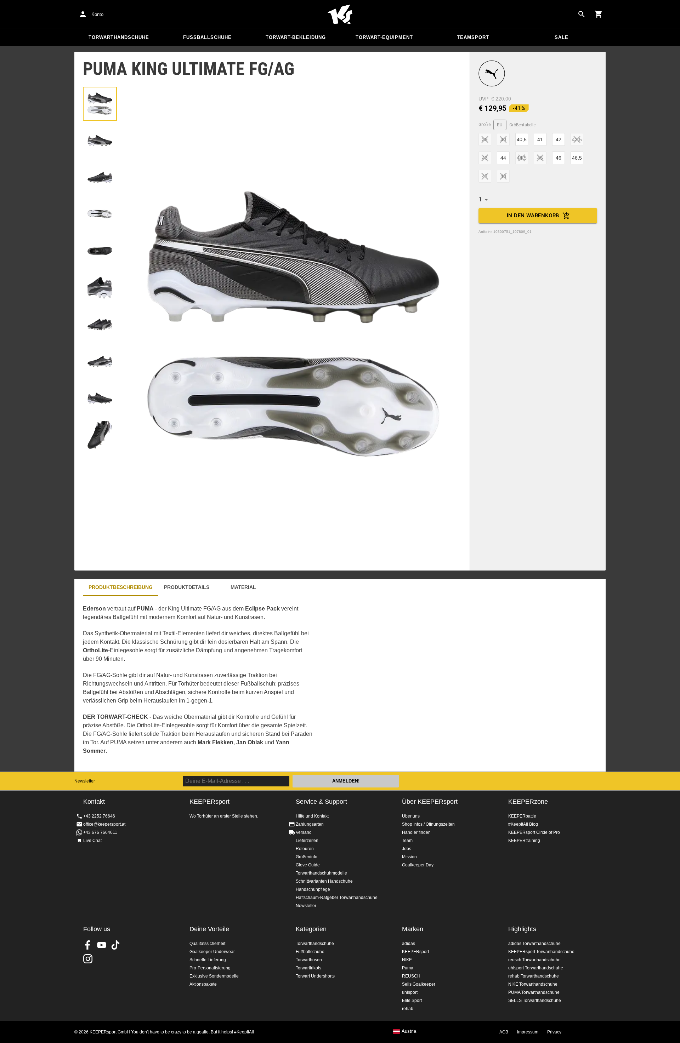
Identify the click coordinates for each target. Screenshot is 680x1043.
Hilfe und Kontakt (312, 816)
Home (340, 14)
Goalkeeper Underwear (212, 951)
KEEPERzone (528, 801)
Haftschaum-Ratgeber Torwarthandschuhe (337, 897)
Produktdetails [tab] (186, 587)
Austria (409, 1031)
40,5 (522, 139)
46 (558, 158)
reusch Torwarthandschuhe (534, 959)
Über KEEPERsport (430, 801)
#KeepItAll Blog (523, 824)
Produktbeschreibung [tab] (121, 587)
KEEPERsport (415, 951)
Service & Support (321, 801)
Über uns (411, 816)
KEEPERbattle (522, 816)
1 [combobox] (480, 199)
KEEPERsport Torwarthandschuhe (541, 951)
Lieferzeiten (307, 840)
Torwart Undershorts (315, 976)
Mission (409, 856)
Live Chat (92, 840)
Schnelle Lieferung (207, 959)
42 (558, 139)
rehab (407, 1008)
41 (540, 139)
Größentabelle (522, 124)
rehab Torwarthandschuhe (533, 976)
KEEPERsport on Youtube (101, 945)
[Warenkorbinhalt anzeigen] (598, 14)
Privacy (554, 1032)
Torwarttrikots (308, 967)
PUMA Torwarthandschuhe (534, 992)
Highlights (522, 929)
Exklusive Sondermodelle (214, 976)
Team (407, 840)
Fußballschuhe (207, 37)
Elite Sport (412, 1000)
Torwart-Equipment (384, 37)
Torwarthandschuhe (119, 37)
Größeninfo (306, 856)
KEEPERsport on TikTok (115, 945)
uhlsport (410, 992)
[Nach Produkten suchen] (581, 14)
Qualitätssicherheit (207, 943)
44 (503, 158)
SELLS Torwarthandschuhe (534, 1000)
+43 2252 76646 (99, 816)
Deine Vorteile (209, 929)
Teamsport (473, 37)
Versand (304, 832)
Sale (561, 37)
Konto (97, 14)
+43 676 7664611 (100, 832)
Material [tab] (243, 587)
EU (500, 124)
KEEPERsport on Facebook (87, 945)
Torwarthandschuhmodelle (321, 873)
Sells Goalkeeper (418, 984)
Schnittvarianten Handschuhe (324, 881)
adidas (408, 943)
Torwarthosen (309, 959)
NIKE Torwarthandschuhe (532, 984)
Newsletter (84, 781)
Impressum (527, 1032)
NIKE (407, 959)
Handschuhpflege (313, 889)
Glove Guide (308, 865)
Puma (407, 967)
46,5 (577, 158)
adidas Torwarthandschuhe (534, 943)
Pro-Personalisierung (210, 967)
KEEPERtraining (524, 840)
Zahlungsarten (310, 824)
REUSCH (411, 976)
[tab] (100, 104)
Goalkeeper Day (418, 865)
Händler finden (416, 832)
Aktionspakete (203, 984)
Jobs (406, 848)
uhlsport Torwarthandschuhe (535, 967)
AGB (503, 1032)
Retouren (305, 848)
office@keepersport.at (104, 824)
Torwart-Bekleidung (296, 37)
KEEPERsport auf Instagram (87, 958)
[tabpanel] (198, 684)
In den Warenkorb (533, 215)
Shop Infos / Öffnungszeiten (428, 824)
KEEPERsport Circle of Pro (534, 832)
